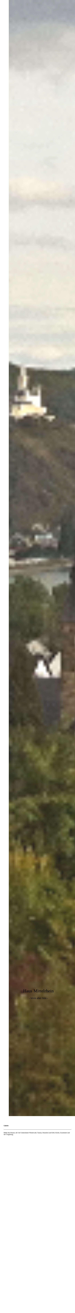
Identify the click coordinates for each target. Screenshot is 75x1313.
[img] (37, 558)
